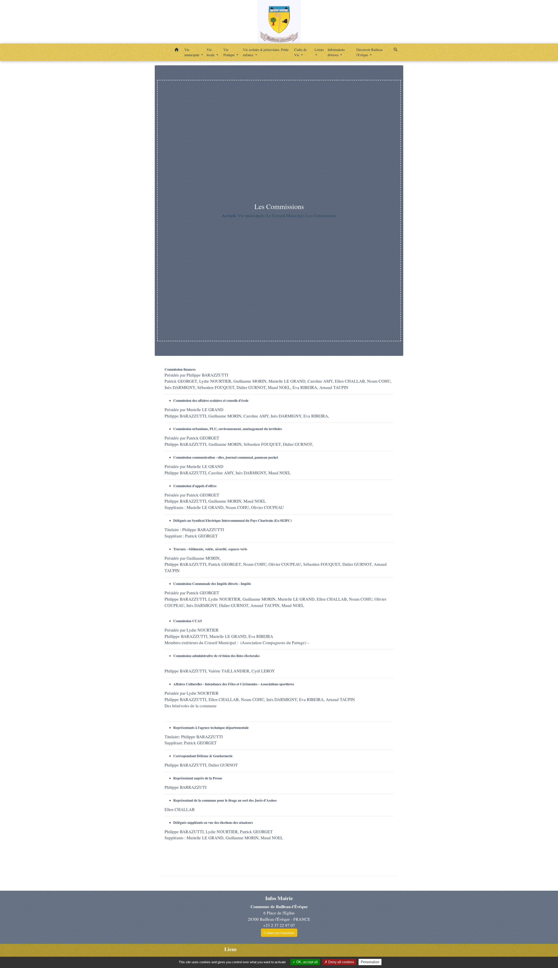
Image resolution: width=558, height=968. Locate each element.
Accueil (228, 216)
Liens (230, 949)
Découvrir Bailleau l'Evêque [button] (369, 52)
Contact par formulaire (279, 932)
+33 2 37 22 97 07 (279, 925)
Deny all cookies (340, 962)
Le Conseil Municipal (285, 215)
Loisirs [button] (319, 49)
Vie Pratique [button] (229, 52)
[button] (176, 50)
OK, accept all (306, 962)
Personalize (370, 962)
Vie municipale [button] (192, 52)
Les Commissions (321, 215)
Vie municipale (251, 215)
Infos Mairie (279, 898)
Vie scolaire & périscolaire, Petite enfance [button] (266, 52)
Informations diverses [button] (336, 52)
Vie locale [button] (211, 52)
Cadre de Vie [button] (300, 52)
